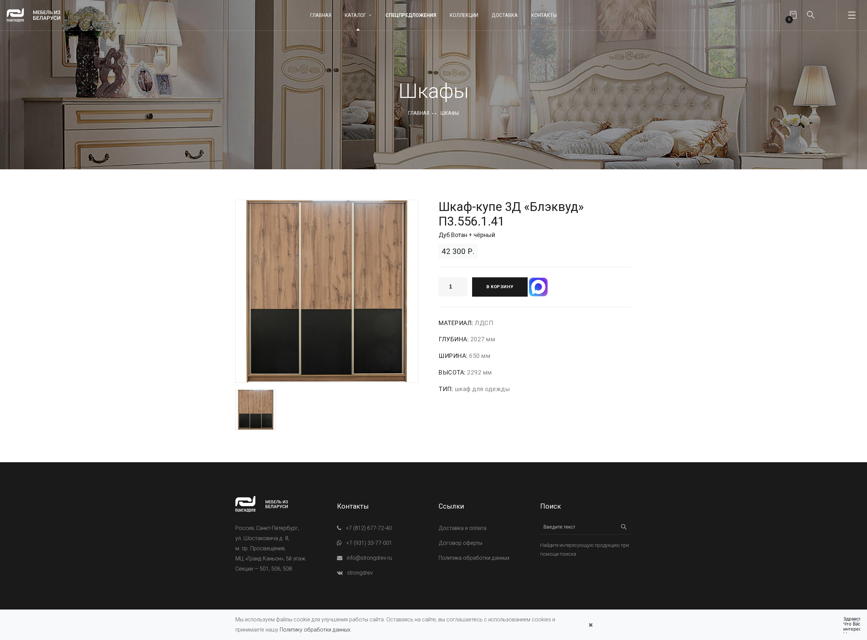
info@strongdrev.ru (369, 558)
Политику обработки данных (315, 629)
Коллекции (464, 15)
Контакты (544, 15)
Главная (320, 15)
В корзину (499, 286)
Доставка (505, 15)
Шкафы (450, 113)
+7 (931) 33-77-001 (369, 543)
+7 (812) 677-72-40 (369, 528)
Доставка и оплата (462, 528)
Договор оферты (460, 543)
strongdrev (360, 573)
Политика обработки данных (474, 558)
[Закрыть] (591, 624)
